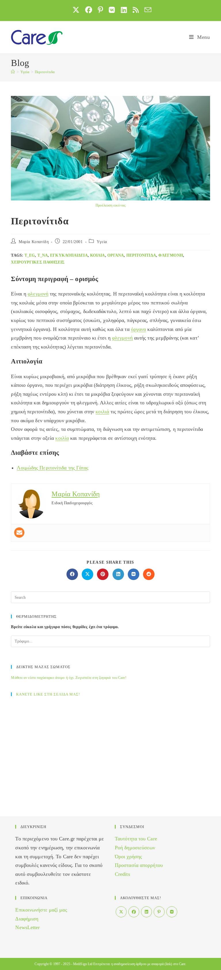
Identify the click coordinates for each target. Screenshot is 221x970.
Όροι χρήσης (128, 856)
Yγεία (102, 242)
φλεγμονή (170, 255)
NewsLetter (27, 927)
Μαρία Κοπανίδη (34, 242)
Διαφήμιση (26, 919)
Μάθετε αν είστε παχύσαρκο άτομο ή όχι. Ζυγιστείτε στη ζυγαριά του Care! (68, 677)
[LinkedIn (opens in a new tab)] (124, 9)
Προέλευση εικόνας (110, 205)
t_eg (29, 255)
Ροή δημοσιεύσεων (135, 847)
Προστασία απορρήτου (139, 865)
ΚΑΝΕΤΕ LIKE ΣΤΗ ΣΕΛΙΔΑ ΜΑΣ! (48, 694)
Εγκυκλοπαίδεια (68, 255)
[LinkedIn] (146, 911)
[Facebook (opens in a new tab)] (88, 9)
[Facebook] (133, 911)
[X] (121, 911)
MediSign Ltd (82, 964)
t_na (42, 255)
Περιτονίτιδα (45, 72)
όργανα (115, 255)
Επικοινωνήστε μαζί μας (41, 910)
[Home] (13, 72)
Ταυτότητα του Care (136, 839)
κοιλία (97, 255)
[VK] (171, 911)
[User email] (19, 532)
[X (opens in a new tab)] (76, 9)
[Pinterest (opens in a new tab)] (100, 9)
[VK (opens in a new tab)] (112, 9)
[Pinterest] (159, 911)
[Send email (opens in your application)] (146, 9)
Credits (122, 874)
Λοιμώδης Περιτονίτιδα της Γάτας (52, 468)
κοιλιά (102, 411)
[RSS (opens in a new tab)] (136, 9)
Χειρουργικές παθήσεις (37, 262)
